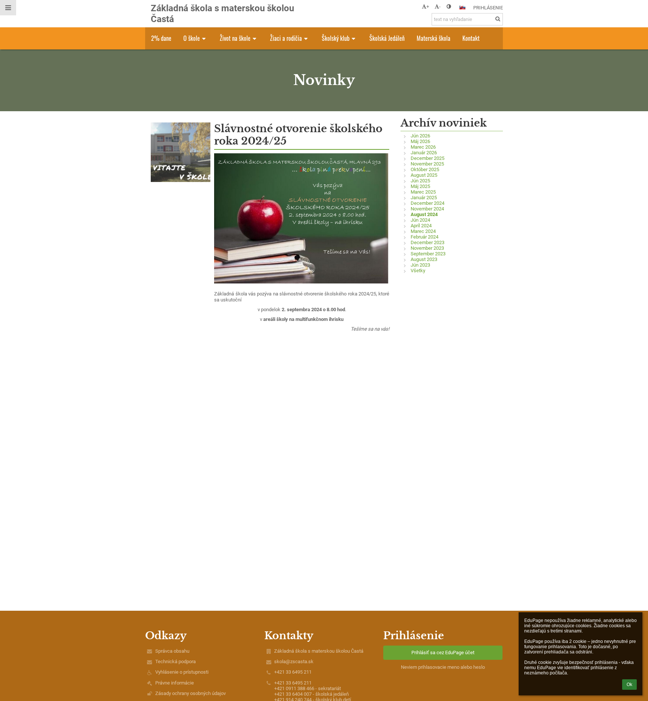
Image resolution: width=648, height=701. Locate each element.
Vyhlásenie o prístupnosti (181, 672)
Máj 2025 (420, 186)
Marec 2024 (423, 231)
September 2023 (428, 254)
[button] (449, 6)
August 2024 (424, 214)
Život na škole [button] (235, 38)
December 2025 (427, 158)
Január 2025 (424, 197)
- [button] (440, 6)
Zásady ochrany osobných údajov (190, 693)
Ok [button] (629, 684)
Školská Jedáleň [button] (387, 38)
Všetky (418, 270)
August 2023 (424, 259)
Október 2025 (425, 169)
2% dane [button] (161, 38)
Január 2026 (424, 152)
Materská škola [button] (433, 38)
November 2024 (427, 209)
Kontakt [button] (471, 38)
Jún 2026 (420, 136)
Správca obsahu (172, 651)
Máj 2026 (420, 141)
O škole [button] (191, 38)
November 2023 (427, 248)
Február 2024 (424, 237)
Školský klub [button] (336, 38)
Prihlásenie (488, 7)
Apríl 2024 (421, 225)
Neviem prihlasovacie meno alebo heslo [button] (443, 667)
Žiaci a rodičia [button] (286, 38)
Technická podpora (175, 661)
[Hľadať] (498, 19)
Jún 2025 (420, 180)
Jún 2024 (420, 220)
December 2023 (427, 242)
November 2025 (427, 164)
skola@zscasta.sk (294, 661)
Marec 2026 (423, 147)
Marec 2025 (423, 192)
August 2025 (424, 175)
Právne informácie (174, 683)
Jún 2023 (420, 265)
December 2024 (427, 203)
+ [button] (427, 6)
